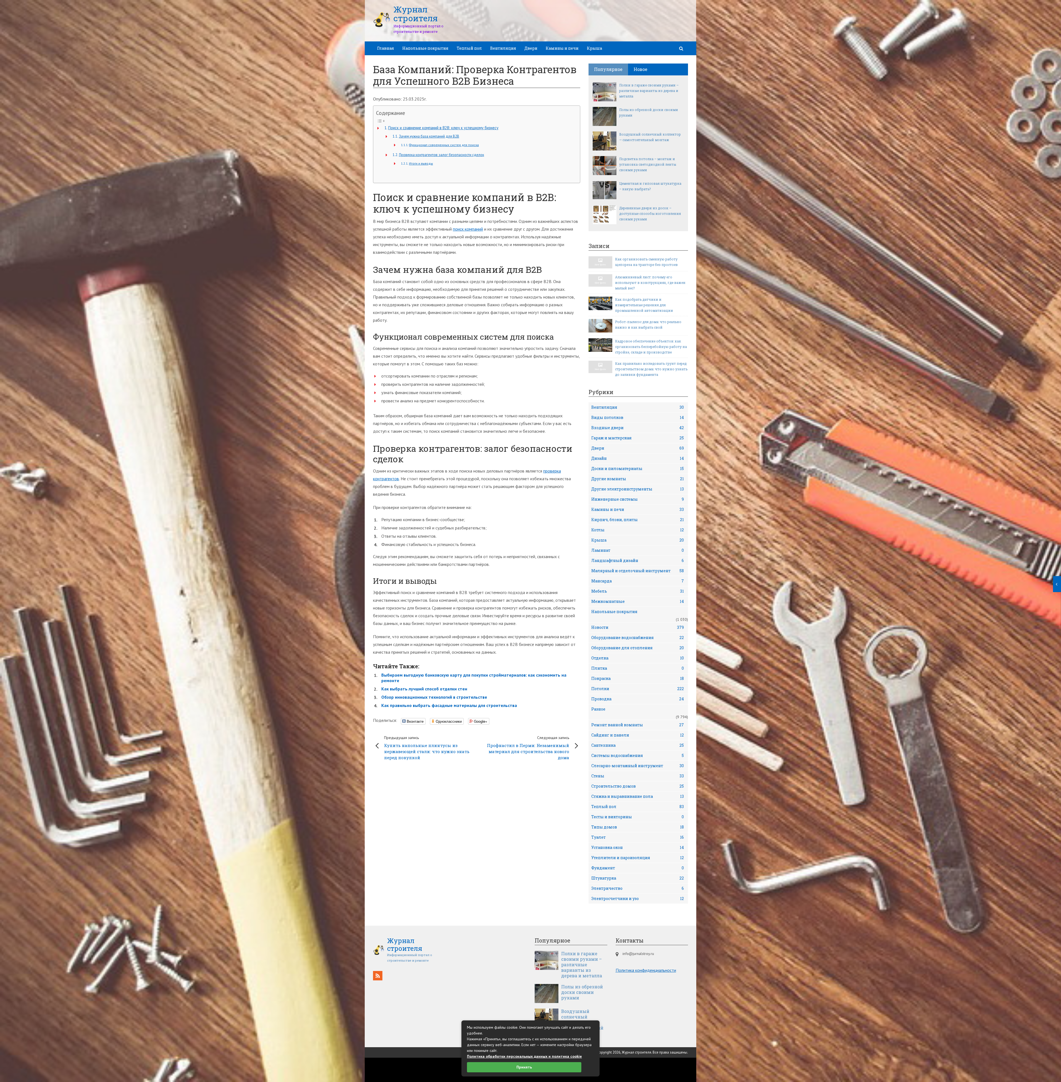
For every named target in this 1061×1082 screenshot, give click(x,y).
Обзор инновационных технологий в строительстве (434, 697)
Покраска (637, 678)
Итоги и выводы (421, 163)
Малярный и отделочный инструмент (637, 570)
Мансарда (637, 581)
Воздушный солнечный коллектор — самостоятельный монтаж (650, 137)
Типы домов (637, 827)
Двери (530, 48)
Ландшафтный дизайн (637, 560)
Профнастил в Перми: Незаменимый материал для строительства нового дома (528, 747)
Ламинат (637, 550)
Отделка (637, 658)
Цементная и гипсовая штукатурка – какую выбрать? (650, 186)
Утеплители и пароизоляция (637, 857)
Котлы (637, 529)
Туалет (637, 837)
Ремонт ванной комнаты (637, 724)
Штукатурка (637, 878)
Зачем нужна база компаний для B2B (429, 136)
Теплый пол (469, 48)
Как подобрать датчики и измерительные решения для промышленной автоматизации (644, 305)
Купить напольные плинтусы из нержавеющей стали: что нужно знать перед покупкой (426, 747)
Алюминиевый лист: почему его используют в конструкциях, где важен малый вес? (650, 282)
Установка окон (637, 847)
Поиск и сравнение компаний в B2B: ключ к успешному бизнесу (443, 127)
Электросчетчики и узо (637, 898)
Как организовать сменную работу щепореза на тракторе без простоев (646, 262)
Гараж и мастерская (637, 437)
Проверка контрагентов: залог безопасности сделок (441, 154)
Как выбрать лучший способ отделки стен (424, 689)
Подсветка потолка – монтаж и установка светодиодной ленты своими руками (647, 164)
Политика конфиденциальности (646, 970)
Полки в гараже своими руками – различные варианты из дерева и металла (649, 90)
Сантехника (637, 745)
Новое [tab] (640, 69)
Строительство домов (637, 786)
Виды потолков (637, 417)
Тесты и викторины (637, 816)
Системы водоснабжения (637, 755)
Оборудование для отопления (637, 647)
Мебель (637, 591)
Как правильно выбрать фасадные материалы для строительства (449, 705)
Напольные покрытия (425, 48)
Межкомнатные (637, 601)
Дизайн (637, 458)
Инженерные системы (637, 499)
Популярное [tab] (608, 69)
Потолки (637, 688)
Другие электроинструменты (637, 489)
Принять (524, 1067)
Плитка (637, 668)
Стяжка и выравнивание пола (637, 796)
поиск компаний (468, 229)
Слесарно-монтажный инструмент (637, 765)
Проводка (637, 698)
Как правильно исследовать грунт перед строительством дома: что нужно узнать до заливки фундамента (651, 369)
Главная (385, 48)
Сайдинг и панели (637, 735)
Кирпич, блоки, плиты (637, 519)
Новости (637, 627)
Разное (598, 709)
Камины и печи (562, 48)
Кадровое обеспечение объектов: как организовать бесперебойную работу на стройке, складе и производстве (651, 346)
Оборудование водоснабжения (637, 637)
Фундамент (637, 867)
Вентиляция (503, 48)
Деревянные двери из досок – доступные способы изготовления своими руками (650, 213)
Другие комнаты (637, 478)
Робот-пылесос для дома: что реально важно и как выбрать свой (648, 324)
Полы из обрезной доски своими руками (648, 112)
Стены (637, 775)
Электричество (637, 888)
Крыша (594, 48)
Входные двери (637, 427)
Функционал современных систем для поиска (444, 145)
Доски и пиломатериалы (637, 468)
